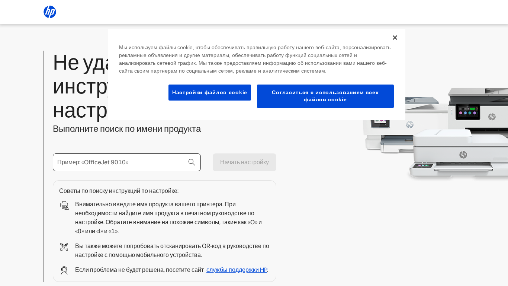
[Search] (192, 162)
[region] (256, 74)
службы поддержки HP (236, 269)
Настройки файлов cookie (209, 92)
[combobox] (127, 162)
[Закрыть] (395, 37)
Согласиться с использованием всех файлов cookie (325, 96)
